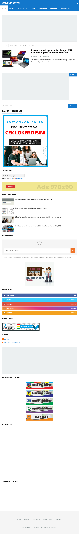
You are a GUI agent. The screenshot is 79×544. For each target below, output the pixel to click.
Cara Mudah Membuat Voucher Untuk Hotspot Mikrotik (33, 199)
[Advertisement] (40, 28)
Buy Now (10, 186)
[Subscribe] (73, 250)
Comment (45, 57)
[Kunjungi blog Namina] (39, 274)
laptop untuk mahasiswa (27, 45)
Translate (19, 179)
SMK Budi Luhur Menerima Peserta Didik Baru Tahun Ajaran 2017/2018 (38, 226)
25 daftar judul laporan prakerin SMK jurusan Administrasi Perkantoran (38, 217)
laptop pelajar (14, 45)
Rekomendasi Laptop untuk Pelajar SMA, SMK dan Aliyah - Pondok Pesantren (52, 51)
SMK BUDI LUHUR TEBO (12, 343)
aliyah (5, 45)
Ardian (6, 339)
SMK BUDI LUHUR (39, 527)
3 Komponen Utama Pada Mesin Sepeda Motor (31, 208)
